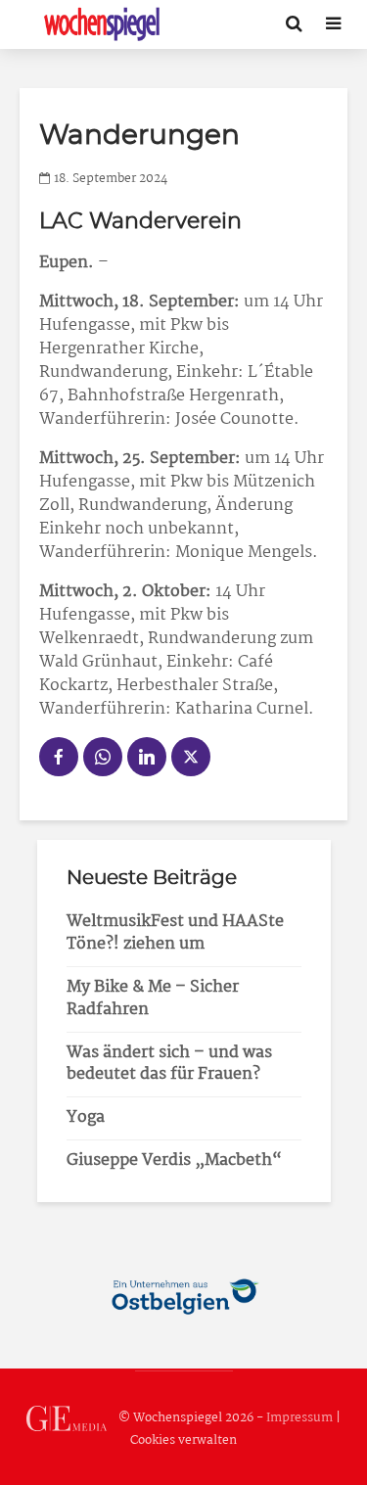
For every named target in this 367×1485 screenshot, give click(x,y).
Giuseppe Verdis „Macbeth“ (174, 1160)
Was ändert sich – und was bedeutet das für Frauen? (169, 1064)
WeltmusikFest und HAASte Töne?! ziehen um (175, 932)
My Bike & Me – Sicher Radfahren (153, 998)
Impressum (299, 1418)
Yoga (86, 1117)
